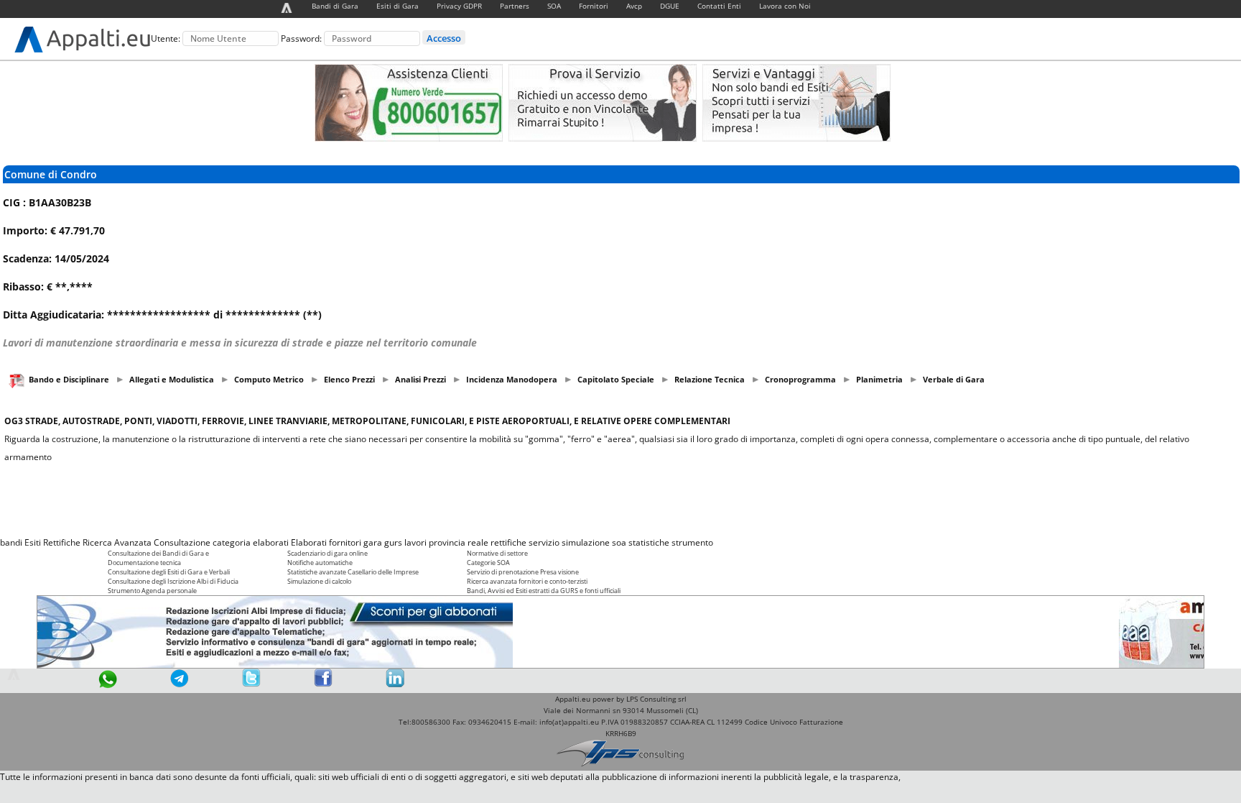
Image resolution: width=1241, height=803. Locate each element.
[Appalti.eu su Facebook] (323, 684)
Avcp (634, 6)
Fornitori (593, 6)
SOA (554, 6)
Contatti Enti (719, 6)
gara (372, 542)
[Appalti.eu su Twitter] (251, 684)
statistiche (648, 542)
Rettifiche (61, 542)
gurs (393, 542)
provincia (447, 542)
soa (619, 542)
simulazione (586, 542)
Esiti (32, 542)
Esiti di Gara (397, 6)
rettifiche (508, 542)
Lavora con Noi (785, 6)
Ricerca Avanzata (117, 542)
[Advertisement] (620, 499)
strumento (692, 542)
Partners (514, 6)
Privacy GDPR (459, 6)
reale (478, 542)
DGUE (669, 6)
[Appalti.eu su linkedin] (395, 684)
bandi (11, 542)
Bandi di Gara (335, 6)
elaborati (271, 542)
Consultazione (182, 542)
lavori (415, 542)
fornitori (345, 542)
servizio (544, 542)
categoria (232, 542)
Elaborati (309, 542)
